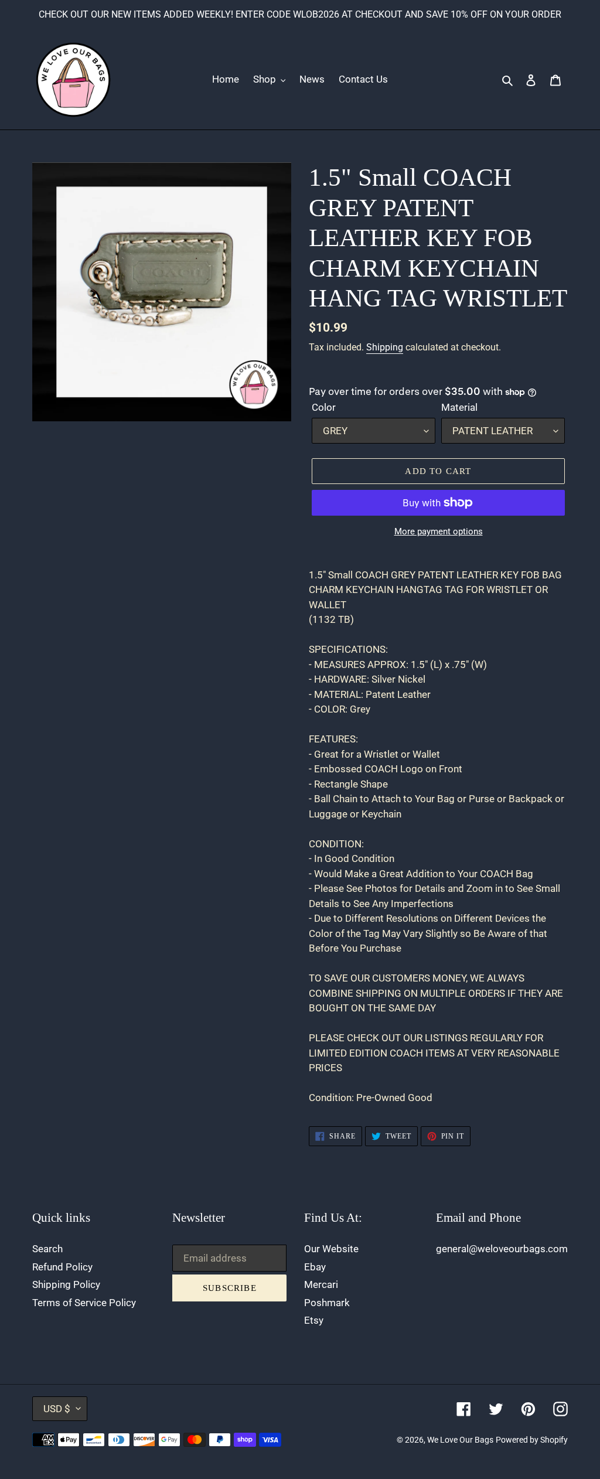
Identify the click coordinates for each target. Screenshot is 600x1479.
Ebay (315, 1267)
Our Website (331, 1249)
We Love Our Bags (460, 1439)
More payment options (438, 531)
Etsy (313, 1320)
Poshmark (327, 1302)
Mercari (321, 1284)
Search (47, 1249)
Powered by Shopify (532, 1439)
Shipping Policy (66, 1284)
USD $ (56, 1409)
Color (324, 407)
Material (459, 407)
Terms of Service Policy (84, 1302)
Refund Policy (62, 1267)
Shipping (384, 347)
